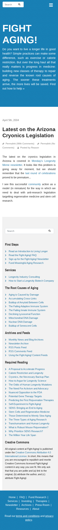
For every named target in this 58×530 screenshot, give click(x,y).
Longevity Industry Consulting (24, 276)
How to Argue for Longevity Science (27, 380)
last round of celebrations (40, 173)
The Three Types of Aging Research (28, 419)
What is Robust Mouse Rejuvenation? (28, 427)
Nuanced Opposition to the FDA (25, 392)
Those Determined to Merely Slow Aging (30, 415)
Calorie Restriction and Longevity (26, 373)
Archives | (28, 505)
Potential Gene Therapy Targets (25, 396)
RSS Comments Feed (20, 351)
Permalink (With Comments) (20, 143)
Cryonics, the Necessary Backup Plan (29, 376)
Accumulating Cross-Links (23, 298)
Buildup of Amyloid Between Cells (26, 302)
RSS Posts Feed (17, 347)
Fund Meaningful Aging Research (26, 263)
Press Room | (44, 505)
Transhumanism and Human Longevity (29, 423)
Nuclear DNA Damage (20, 321)
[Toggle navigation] (51, 4)
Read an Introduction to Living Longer (28, 251)
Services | (14, 501)
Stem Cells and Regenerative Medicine (29, 411)
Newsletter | (13, 505)
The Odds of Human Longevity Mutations (30, 384)
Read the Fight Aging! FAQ (23, 255)
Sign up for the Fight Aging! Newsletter (29, 259)
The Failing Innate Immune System (27, 310)
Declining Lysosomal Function (24, 314)
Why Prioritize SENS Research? (26, 431)
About (37, 509)
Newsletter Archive (19, 343)
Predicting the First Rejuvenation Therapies (31, 400)
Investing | (28, 501)
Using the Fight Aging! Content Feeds (28, 355)
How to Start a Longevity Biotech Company (31, 280)
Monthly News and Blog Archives (26, 339)
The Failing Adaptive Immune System (28, 306)
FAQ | (23, 497)
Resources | (24, 509)
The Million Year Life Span (22, 435)
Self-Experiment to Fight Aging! (25, 404)
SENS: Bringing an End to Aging (25, 408)
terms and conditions (28, 516)
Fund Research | (39, 497)
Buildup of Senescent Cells (23, 325)
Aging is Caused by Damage (24, 294)
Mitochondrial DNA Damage (23, 318)
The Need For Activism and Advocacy (28, 388)
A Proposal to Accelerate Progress (27, 369)
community (34, 184)
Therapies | (43, 501)
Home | (14, 497)
